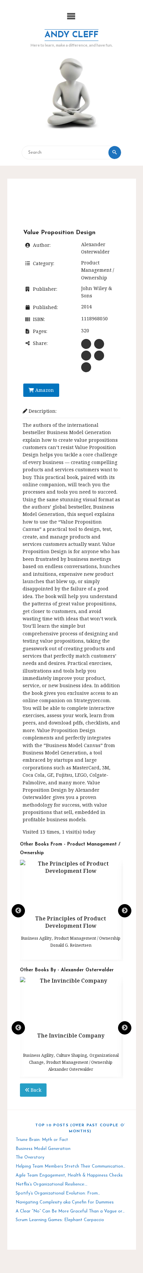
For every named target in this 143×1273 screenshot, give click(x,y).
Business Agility (36, 938)
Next (124, 910)
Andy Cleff (71, 35)
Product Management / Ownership (97, 270)
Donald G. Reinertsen (70, 945)
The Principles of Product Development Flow (70, 922)
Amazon (44, 390)
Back (35, 1090)
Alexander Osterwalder (70, 1069)
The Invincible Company (70, 1035)
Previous (18, 910)
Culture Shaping (71, 1055)
